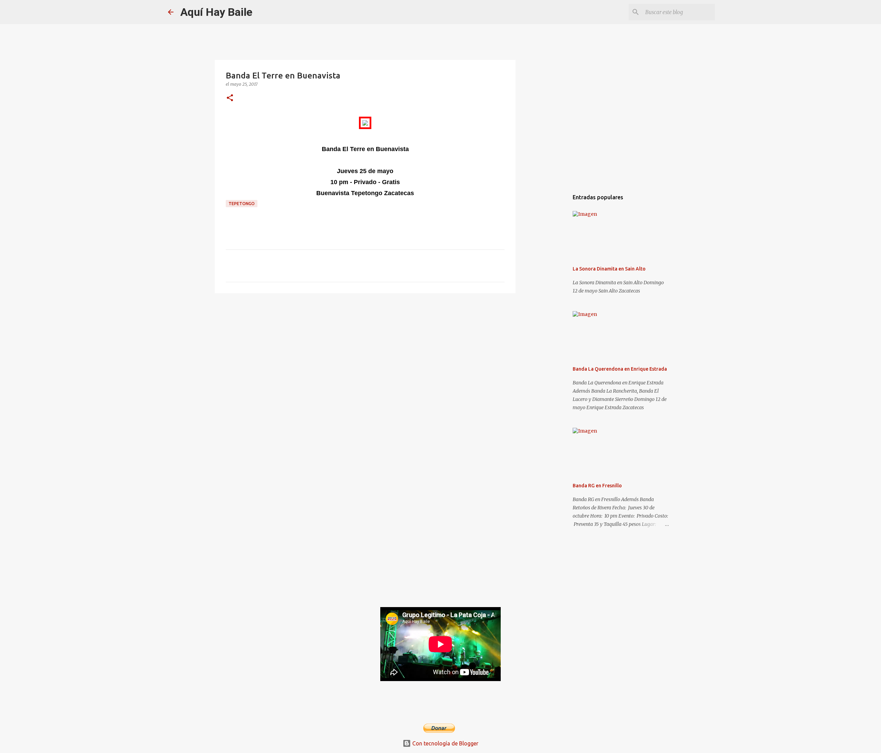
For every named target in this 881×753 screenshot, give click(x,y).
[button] (230, 98)
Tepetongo (242, 203)
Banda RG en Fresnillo (597, 485)
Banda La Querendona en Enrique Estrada (620, 369)
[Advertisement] (365, 352)
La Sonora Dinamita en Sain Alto (609, 269)
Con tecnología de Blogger (444, 743)
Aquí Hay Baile (216, 12)
